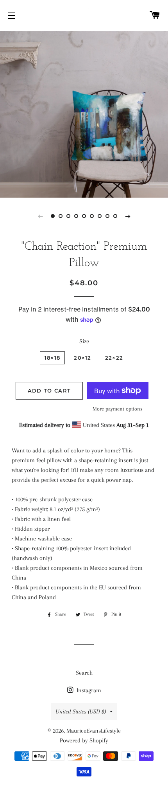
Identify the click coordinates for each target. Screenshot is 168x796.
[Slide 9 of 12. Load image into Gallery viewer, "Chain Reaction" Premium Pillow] (115, 216)
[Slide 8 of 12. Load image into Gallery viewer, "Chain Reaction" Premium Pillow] (107, 216)
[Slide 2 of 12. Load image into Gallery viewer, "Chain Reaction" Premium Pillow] (60, 216)
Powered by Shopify (84, 740)
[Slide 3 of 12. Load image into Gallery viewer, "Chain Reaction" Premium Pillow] (68, 216)
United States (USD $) (80, 711)
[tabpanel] (84, 113)
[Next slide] (127, 216)
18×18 (53, 358)
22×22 (114, 358)
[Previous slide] (40, 216)
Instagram (88, 690)
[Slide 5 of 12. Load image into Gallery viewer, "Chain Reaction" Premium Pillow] (84, 216)
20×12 (82, 358)
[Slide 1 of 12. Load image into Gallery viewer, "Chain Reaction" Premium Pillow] (53, 216)
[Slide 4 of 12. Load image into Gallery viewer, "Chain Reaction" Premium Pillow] (76, 216)
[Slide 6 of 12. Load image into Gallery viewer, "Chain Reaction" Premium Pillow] (92, 216)
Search (84, 672)
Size (84, 341)
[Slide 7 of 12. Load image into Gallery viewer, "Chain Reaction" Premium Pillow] (100, 216)
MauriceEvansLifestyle (93, 730)
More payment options (118, 409)
